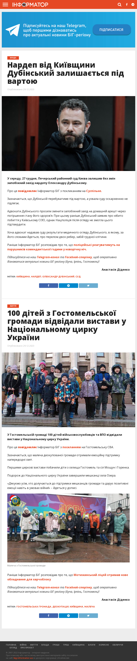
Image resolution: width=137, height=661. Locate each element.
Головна (11, 644)
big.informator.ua (23, 658)
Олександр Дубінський (58, 276)
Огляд (13, 647)
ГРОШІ (56, 644)
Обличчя (117, 644)
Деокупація (60, 606)
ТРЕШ (66, 644)
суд (78, 276)
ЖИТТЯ (34, 644)
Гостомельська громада (33, 606)
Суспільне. (94, 191)
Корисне (104, 644)
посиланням (71, 447)
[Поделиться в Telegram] (68, 615)
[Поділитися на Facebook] (48, 285)
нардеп (36, 276)
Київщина (23, 276)
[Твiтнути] (88, 285)
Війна (23, 644)
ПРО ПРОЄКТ (27, 647)
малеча (89, 606)
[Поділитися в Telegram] (68, 285)
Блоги (91, 644)
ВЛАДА (45, 644)
